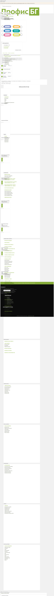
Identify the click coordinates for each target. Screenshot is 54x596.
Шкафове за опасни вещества (10, 352)
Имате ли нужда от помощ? (7, 55)
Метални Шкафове (6, 47)
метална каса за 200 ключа (4, 120)
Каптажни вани (7, 465)
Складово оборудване (6, 46)
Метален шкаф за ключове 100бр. (4, 224)
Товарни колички (8, 385)
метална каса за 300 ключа (4, 137)
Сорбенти (6, 505)
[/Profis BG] (4, 312)
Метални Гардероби (8, 348)
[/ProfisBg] (4, 311)
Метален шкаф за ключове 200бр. (4, 248)
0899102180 (19, 55)
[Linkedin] (4, 313)
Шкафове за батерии (8, 350)
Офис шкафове (7, 343)
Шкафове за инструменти (9, 341)
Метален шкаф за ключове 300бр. (4, 272)
